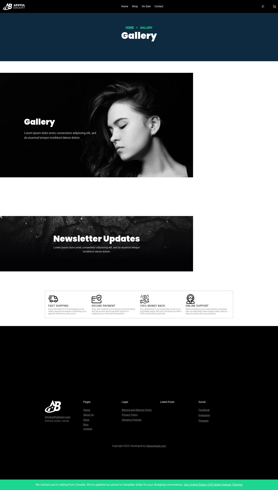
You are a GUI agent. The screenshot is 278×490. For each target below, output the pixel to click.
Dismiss (237, 484)
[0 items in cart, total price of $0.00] (274, 6)
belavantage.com (156, 445)
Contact (87, 428)
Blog (85, 424)
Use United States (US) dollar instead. (208, 484)
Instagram (204, 415)
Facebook (204, 410)
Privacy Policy (130, 414)
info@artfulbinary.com (57, 417)
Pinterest (203, 420)
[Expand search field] (263, 6)
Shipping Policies (131, 419)
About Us (88, 414)
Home (130, 27)
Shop (86, 419)
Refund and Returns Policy (137, 410)
